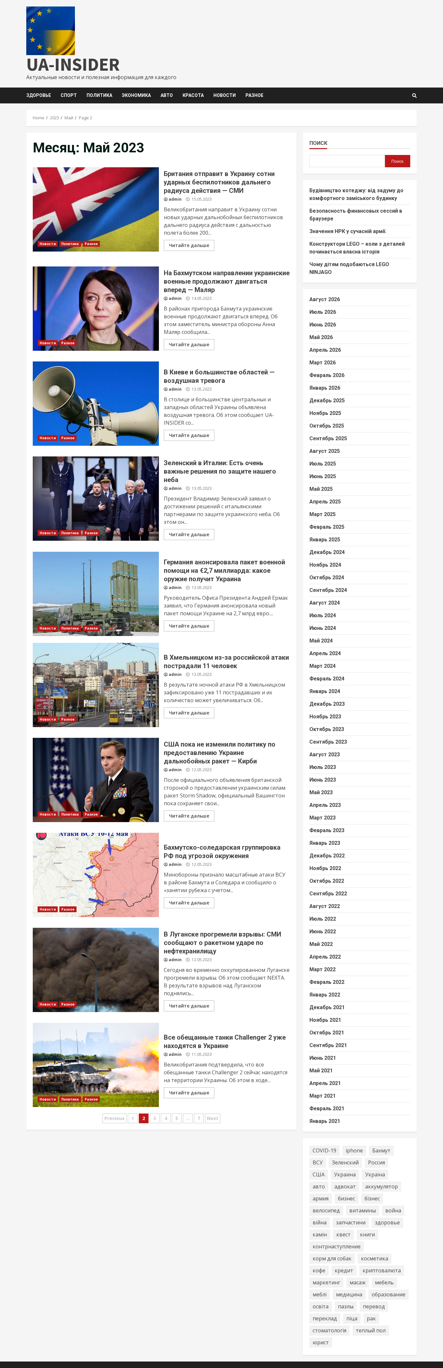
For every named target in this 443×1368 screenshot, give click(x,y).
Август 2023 (324, 754)
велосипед (326, 1210)
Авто (167, 95)
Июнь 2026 (322, 325)
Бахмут (381, 1150)
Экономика (136, 95)
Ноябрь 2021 (325, 1020)
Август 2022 (324, 906)
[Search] (414, 95)
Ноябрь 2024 (325, 565)
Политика (99, 95)
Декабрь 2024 (327, 552)
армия (321, 1198)
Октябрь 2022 (326, 881)
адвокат (345, 1186)
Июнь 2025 (322, 476)
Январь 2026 (324, 388)
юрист (321, 1342)
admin (175, 199)
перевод (374, 1306)
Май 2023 (321, 792)
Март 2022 (322, 969)
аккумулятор (381, 1186)
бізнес (372, 1198)
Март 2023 (322, 818)
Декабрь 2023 (327, 704)
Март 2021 (322, 1096)
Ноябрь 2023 (325, 716)
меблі (320, 1294)
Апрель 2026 (325, 350)
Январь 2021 (324, 1121)
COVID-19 (324, 1150)
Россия (376, 1162)
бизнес (346, 1198)
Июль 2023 (322, 767)
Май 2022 (321, 944)
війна (320, 1222)
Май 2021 (321, 1070)
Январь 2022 (324, 995)
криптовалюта (382, 1270)
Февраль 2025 (326, 527)
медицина (349, 1294)
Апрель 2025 (325, 502)
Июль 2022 (322, 919)
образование (388, 1294)
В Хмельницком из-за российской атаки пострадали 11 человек (96, 685)
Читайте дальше (189, 245)
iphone (354, 1150)
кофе (319, 1270)
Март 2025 (322, 514)
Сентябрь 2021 (328, 1045)
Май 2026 (321, 337)
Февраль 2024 (326, 679)
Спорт (69, 95)
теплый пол (371, 1330)
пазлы (345, 1306)
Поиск (318, 143)
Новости (224, 95)
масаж (357, 1282)
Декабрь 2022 (327, 856)
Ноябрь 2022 (325, 868)
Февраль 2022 (326, 982)
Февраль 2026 (326, 375)
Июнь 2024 (322, 628)
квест (343, 1234)
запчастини (350, 1222)
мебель (384, 1282)
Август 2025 (324, 451)
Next (212, 1118)
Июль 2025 (322, 464)
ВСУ (318, 1162)
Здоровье (38, 95)
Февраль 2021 (326, 1108)
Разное (254, 95)
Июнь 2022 (322, 931)
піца (351, 1318)
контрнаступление (337, 1246)
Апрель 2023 (325, 805)
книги (367, 1234)
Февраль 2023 (326, 830)
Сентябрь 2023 (328, 742)
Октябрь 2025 (326, 426)
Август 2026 (324, 299)
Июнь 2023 (322, 780)
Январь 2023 (324, 843)
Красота (193, 95)
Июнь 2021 (322, 1058)
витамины (362, 1210)
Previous (114, 1118)
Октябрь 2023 (326, 729)
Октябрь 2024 (326, 577)
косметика (374, 1258)
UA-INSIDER (73, 64)
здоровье (387, 1222)
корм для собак (332, 1258)
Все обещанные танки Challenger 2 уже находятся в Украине (96, 1065)
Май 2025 (321, 489)
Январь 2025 (324, 540)
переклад (325, 1318)
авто (319, 1186)
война (393, 1210)
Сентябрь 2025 (328, 438)
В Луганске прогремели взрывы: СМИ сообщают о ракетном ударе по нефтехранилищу (96, 970)
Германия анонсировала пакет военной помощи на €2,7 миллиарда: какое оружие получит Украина (96, 594)
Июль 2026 (322, 312)
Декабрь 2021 (327, 1007)
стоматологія (329, 1330)
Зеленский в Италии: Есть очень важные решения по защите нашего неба (96, 498)
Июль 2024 (322, 615)
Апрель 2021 (325, 1083)
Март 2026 (322, 363)
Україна (375, 1174)
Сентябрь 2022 (328, 893)
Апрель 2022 (325, 957)
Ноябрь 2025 (325, 413)
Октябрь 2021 (326, 1033)
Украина (345, 1174)
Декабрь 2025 (327, 400)
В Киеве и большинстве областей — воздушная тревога (96, 403)
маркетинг (326, 1282)
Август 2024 (324, 603)
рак (371, 1318)
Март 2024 (322, 666)
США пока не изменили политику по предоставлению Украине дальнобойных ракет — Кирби (96, 780)
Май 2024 (321, 641)
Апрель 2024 (325, 653)
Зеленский (345, 1162)
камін (320, 1234)
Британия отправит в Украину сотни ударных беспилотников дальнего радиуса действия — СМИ (96, 209)
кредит (344, 1270)
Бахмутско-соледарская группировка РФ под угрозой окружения (96, 875)
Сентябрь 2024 (328, 590)
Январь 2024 (324, 691)
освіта (321, 1306)
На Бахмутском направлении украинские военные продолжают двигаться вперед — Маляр (96, 308)
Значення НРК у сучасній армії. (348, 231)
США (319, 1174)
